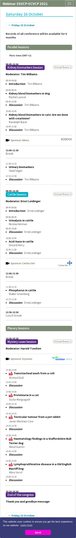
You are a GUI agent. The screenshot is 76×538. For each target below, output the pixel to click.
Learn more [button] (26, 525)
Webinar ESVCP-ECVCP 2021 (25, 3)
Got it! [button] (38, 532)
